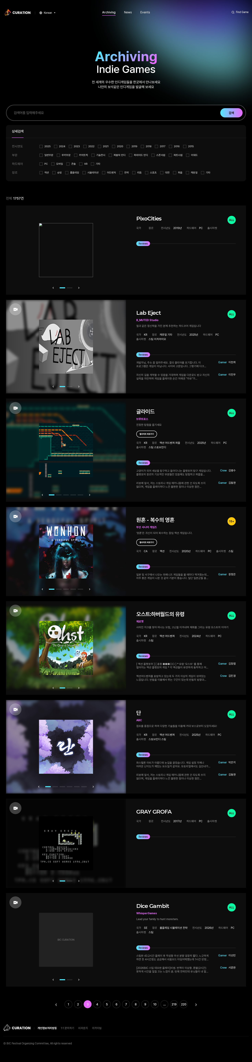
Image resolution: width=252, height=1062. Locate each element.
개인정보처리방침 (47, 1028)
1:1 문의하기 (67, 1028)
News (128, 12)
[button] (53, 288)
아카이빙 (97, 1028)
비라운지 (83, 1028)
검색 (231, 113)
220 (183, 1004)
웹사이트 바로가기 (147, 434)
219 (174, 1004)
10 (155, 1004)
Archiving (109, 12)
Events (145, 12)
